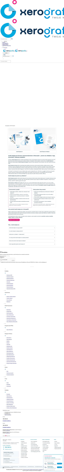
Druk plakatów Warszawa (38, 466)
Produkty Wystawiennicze (11, 358)
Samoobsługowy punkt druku (35, 451)
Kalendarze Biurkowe (10, 278)
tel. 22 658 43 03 (7, 461)
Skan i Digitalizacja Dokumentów (12, 321)
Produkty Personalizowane (11, 359)
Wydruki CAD (9, 311)
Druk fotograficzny (34, 444)
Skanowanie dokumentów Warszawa (8, 467)
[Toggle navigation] (4, 54)
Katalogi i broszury (24, 445)
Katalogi (8, 342)
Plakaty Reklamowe (10, 351)
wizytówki (51, 216)
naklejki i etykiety (11, 217)
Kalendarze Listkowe (10, 276)
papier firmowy (51, 185)
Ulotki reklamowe (24, 442)
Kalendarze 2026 (9, 346)
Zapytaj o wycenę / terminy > (14, 219)
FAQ (7, 371)
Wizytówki (8, 344)
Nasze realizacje (57, 442)
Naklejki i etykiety (24, 447)
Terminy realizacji (9, 298)
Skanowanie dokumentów (35, 448)
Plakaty (22, 444)
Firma (8, 382)
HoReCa (8, 341)
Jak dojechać (9, 386)
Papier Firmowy (9, 395)
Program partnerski (58, 448)
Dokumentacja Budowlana (6, 45)
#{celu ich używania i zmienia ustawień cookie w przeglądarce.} (33, 469)
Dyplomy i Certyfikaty (10, 402)
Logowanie (5, 47)
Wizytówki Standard (10, 283)
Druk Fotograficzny (10, 313)
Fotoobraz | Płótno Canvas (11, 406)
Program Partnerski (5, 43)
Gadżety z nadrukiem (24, 457)
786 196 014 (8, 447)
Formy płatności (45, 448)
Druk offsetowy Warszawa (14, 466)
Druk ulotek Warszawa (31, 466)
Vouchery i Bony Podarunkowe (12, 407)
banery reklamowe (19, 217)
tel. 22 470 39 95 (7, 454)
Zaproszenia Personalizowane (11, 361)
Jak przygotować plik (46, 441)
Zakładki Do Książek (10, 399)
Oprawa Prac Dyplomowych (11, 318)
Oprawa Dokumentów (10, 314)
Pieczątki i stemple (24, 454)
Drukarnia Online (5, 44)
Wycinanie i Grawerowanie (11, 316)
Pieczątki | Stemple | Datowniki (11, 363)
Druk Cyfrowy (9, 337)
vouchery (45, 185)
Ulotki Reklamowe (10, 349)
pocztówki (41, 185)
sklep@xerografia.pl (8, 414)
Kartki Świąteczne (9, 397)
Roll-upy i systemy (24, 450)
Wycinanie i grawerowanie (35, 450)
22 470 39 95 (8, 430)
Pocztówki (8, 394)
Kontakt (3, 42)
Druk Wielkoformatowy (10, 354)
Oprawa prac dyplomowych (35, 447)
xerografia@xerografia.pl (8, 462)
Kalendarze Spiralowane (10, 280)
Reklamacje (8, 301)
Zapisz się (1, 257)
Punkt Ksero (9, 309)
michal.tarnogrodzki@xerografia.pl (51, 464)
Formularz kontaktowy (10, 374)
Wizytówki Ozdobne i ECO (11, 288)
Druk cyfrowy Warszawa (6, 466)
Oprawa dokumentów (34, 445)
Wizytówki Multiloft (10, 285)
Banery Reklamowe (10, 404)
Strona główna (7, 125)
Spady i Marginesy (10, 329)
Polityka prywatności (58, 447)
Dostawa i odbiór (45, 445)
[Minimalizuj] (61, 456)
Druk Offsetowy (9, 339)
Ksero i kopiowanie (34, 441)
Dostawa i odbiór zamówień (11, 296)
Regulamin (8, 384)
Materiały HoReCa (24, 453)
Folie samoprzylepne (24, 451)
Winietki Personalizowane (11, 356)
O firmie (56, 444)
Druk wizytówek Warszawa (22, 466)
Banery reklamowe (24, 448)
